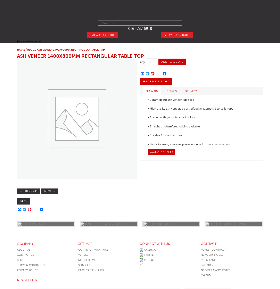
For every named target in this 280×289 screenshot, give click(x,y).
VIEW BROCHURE (177, 35)
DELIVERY (191, 91)
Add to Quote (172, 62)
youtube (149, 259)
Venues (83, 254)
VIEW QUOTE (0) (102, 35)
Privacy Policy (27, 270)
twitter (149, 254)
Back (23, 201)
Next (49, 191)
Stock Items (87, 259)
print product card (156, 81)
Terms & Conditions (31, 265)
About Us (23, 249)
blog (31, 49)
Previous (29, 191)
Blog (20, 259)
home (21, 49)
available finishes (161, 152)
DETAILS (171, 91)
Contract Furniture (93, 249)
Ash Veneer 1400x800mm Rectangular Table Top (80, 56)
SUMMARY (152, 91)
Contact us (25, 254)
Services (84, 265)
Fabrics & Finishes (91, 270)
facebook (150, 249)
